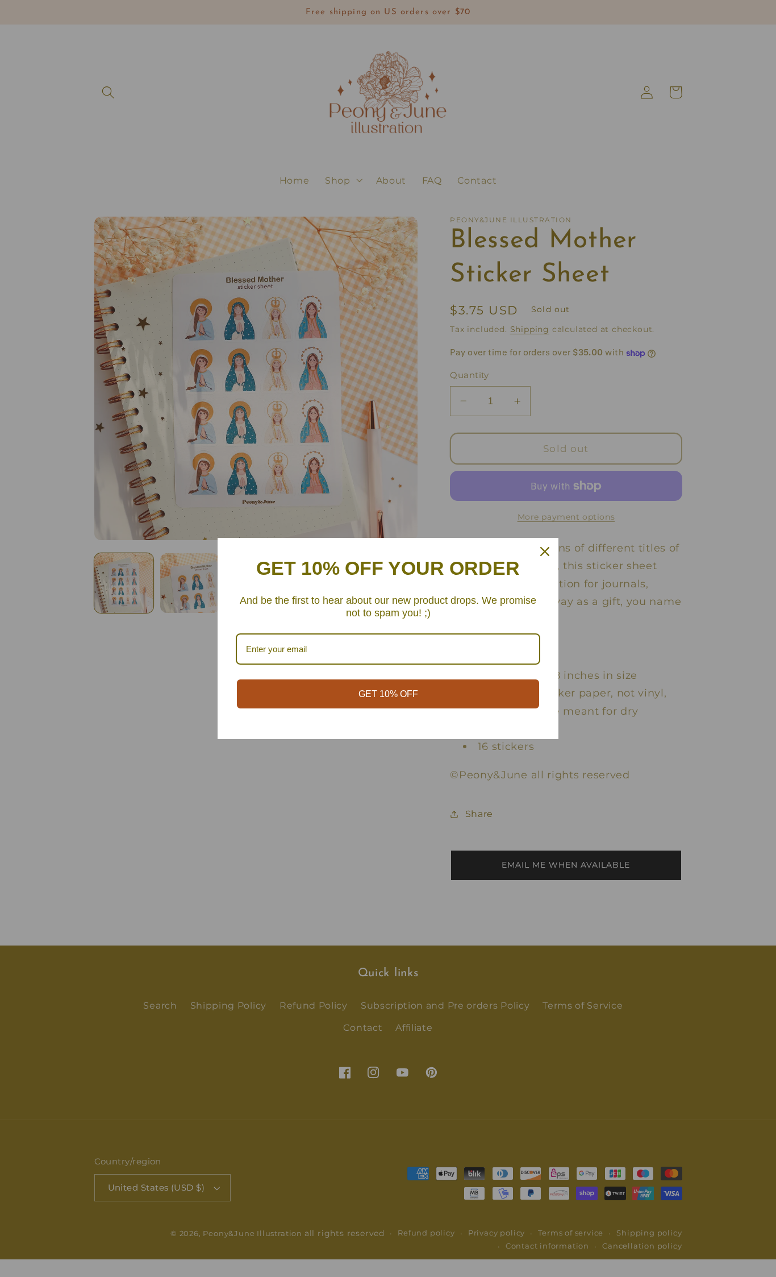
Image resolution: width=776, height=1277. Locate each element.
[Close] (544, 551)
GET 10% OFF (388, 694)
